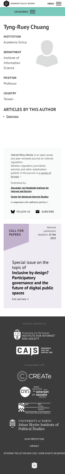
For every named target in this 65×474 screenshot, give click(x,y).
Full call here (19, 299)
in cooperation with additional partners (28, 202)
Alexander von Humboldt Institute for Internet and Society (30, 189)
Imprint (34, 446)
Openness (12, 116)
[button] (34, 465)
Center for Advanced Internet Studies (29, 196)
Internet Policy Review (22, 3)
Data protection (34, 439)
